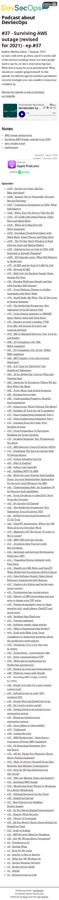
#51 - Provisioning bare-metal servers (28, 592)
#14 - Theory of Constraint (21, 818)
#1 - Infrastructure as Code (22, 875)
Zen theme (42, 896)
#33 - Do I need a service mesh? (24, 705)
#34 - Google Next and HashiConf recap (28, 701)
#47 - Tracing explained (20, 620)
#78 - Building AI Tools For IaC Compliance (30, 410)
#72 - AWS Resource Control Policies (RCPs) (31, 447)
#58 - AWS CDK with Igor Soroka (25, 539)
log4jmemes (11, 147)
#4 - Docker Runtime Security (23, 862)
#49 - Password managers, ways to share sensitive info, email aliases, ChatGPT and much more (29, 608)
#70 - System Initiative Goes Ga (24, 459)
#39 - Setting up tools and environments (29, 669)
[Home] (26, 7)
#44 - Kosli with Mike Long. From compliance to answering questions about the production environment (30, 636)
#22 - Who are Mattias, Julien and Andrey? (30, 778)
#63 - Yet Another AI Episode (23, 503)
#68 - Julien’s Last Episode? (22, 467)
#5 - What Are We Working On (24, 858)
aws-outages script (15, 143)
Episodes (7, 183)
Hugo (25, 896)
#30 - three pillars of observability (26, 725)
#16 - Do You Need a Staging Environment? (30, 810)
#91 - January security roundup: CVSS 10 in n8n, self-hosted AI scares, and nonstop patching (28, 326)
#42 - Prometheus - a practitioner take (28, 653)
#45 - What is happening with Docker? (28, 628)
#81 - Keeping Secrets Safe (21, 394)
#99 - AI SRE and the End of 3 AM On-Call (30, 265)
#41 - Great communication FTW (25, 657)
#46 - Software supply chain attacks (27, 624)
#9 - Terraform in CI (18, 842)
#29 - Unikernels (16, 729)
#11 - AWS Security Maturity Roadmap (28, 834)
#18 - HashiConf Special (20, 798)
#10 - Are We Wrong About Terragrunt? (29, 838)
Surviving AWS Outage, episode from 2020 (28, 139)
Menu (48, 4)
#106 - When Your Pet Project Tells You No (30, 213)
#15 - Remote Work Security (22, 814)
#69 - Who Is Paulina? (19, 463)
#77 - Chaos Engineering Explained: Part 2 (30, 414)
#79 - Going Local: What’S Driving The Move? (32, 406)
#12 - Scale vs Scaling (18, 830)
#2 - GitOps (13, 870)
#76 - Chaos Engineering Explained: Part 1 (30, 418)
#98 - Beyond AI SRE (18, 269)
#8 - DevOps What (17, 846)
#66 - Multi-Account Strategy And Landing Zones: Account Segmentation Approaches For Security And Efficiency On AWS (30, 479)
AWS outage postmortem (18, 135)
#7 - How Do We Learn (19, 850)
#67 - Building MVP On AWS (22, 471)
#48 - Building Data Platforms (23, 616)
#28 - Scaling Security (19, 733)
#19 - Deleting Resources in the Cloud (28, 794)
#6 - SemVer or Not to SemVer (23, 854)
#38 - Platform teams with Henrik (26, 673)
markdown (38, 890)
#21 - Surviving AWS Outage (22, 782)
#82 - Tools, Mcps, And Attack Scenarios (29, 390)
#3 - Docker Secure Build (20, 866)
